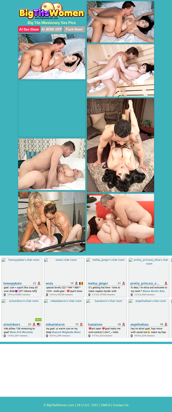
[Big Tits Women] (52, 11)
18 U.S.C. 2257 (88, 405)
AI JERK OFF (51, 29)
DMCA (105, 405)
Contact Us (121, 405)
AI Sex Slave (29, 29)
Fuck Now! (74, 29)
